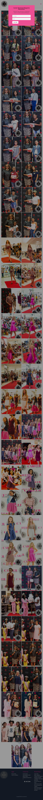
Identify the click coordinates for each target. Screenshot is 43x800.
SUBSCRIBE (15, 22)
